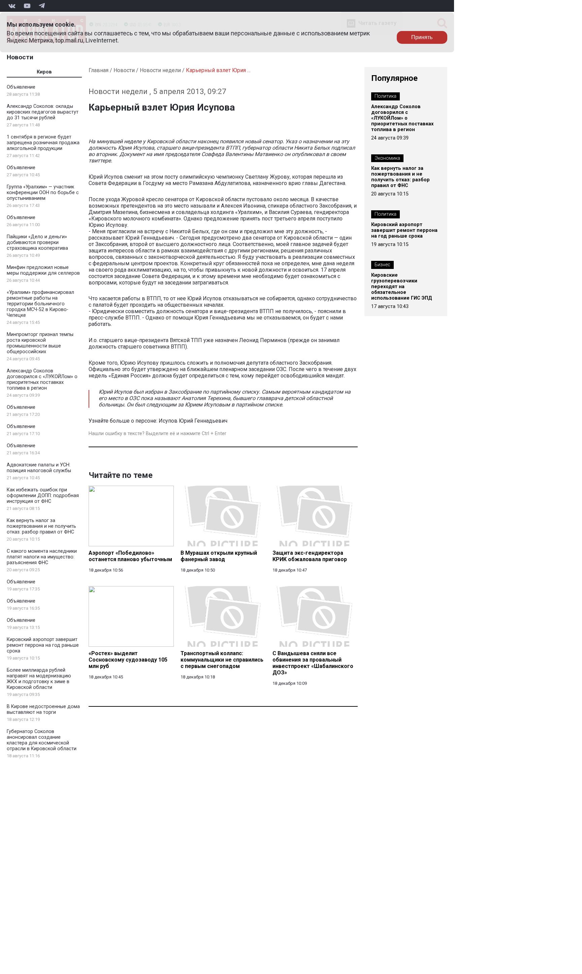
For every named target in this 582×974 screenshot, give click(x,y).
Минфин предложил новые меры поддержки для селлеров (43, 270)
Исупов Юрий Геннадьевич (193, 421)
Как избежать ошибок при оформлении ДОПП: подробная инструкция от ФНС (43, 495)
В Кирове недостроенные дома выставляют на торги (43, 709)
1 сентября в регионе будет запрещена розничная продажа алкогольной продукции (43, 142)
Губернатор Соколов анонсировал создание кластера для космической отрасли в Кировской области (41, 740)
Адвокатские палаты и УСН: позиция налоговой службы (39, 468)
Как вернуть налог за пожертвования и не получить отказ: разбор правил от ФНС (41, 526)
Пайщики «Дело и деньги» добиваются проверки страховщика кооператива (37, 242)
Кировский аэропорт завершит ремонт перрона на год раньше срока (43, 645)
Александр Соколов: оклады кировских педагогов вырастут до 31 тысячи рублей (42, 112)
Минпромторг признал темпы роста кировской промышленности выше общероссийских (40, 343)
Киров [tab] (44, 72)
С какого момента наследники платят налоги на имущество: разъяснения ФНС (42, 557)
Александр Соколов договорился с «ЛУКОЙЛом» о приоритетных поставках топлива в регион (42, 379)
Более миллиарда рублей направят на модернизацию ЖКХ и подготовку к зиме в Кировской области (39, 678)
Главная (98, 70)
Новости (20, 57)
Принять (421, 37)
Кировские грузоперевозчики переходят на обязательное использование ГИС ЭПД (401, 286)
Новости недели (160, 70)
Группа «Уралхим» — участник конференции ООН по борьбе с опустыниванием (43, 192)
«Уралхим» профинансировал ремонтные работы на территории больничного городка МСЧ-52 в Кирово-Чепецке (40, 304)
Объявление (21, 87)
